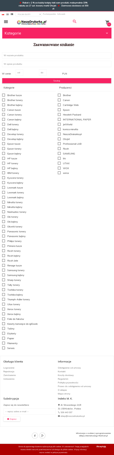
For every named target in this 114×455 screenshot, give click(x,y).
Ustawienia (8, 379)
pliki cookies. (57, 447)
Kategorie (13, 33)
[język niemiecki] (12, 14)
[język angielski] (7, 14)
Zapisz (12, 419)
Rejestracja (8, 371)
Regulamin (63, 379)
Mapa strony (64, 393)
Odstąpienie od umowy (69, 367)
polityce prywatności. (60, 452)
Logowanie (8, 367)
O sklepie (62, 390)
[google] (42, 435)
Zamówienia (9, 375)
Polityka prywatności (68, 382)
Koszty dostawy (66, 375)
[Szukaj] (75, 22)
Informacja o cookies (85, 433)
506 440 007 (66, 412)
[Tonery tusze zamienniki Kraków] (31, 22)
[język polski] (3, 14)
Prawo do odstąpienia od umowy (74, 386)
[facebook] (35, 435)
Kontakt (61, 371)
